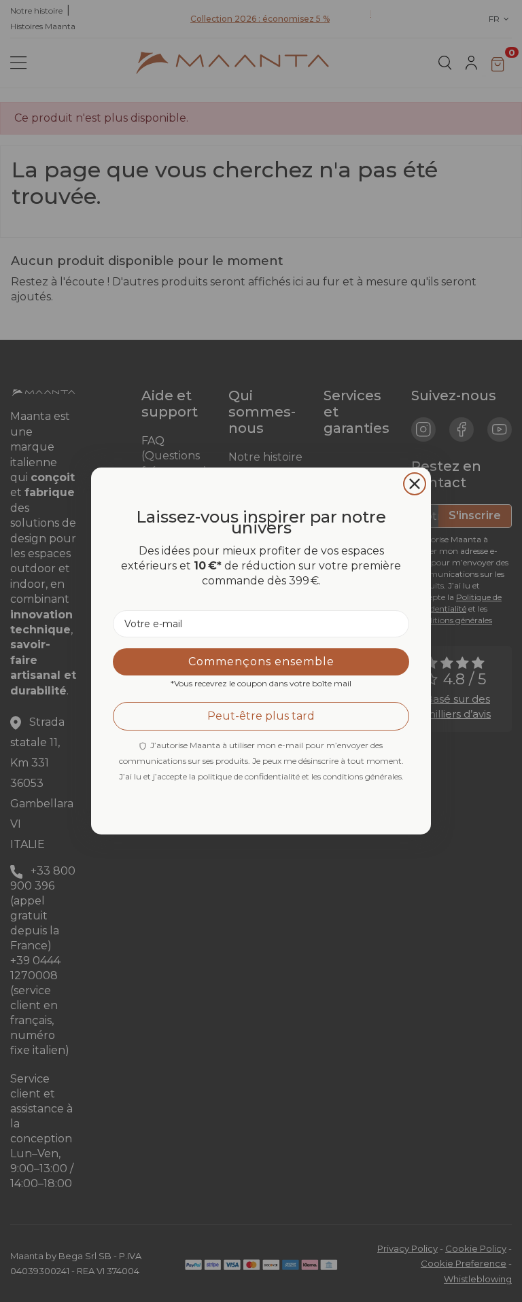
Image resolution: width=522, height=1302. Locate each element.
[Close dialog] (414, 484)
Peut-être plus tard (261, 715)
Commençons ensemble (261, 661)
